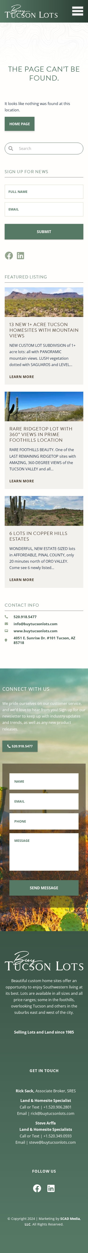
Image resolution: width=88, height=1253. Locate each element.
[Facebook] (9, 255)
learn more (21, 376)
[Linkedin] (20, 255)
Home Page (19, 123)
